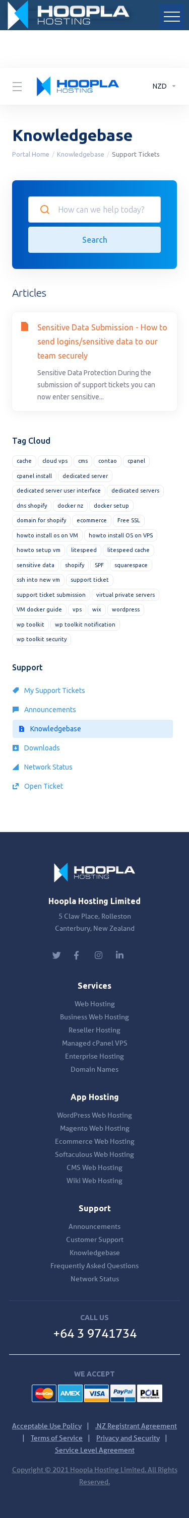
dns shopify (32, 506)
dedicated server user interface (59, 491)
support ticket (90, 580)
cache (24, 461)
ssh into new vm (38, 580)
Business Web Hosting (94, 1016)
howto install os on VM (47, 535)
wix (96, 609)
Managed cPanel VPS (95, 1043)
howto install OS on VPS (121, 535)
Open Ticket (43, 786)
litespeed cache (128, 550)
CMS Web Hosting (94, 1167)
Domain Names (94, 1069)
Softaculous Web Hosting (94, 1154)
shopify (74, 565)
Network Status (48, 767)
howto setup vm (38, 550)
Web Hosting (95, 1003)
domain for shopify (41, 520)
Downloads (41, 748)
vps (77, 609)
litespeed (84, 550)
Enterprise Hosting (94, 1056)
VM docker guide (39, 609)
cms (83, 461)
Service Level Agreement (95, 1450)
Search (94, 239)
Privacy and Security (128, 1437)
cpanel (136, 461)
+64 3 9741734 (95, 1333)
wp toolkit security (42, 639)
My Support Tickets (54, 690)
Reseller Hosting (94, 1029)
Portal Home (30, 154)
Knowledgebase (80, 154)
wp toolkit (30, 625)
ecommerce (92, 520)
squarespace (131, 565)
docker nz (70, 506)
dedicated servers (135, 491)
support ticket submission (51, 595)
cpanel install (34, 476)
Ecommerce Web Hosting (95, 1141)
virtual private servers (125, 595)
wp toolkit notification (85, 625)
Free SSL (128, 520)
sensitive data (35, 565)
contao (107, 461)
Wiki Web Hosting (94, 1180)
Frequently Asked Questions (94, 1265)
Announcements (49, 710)
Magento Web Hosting (95, 1128)
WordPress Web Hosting (94, 1115)
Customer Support (94, 1239)
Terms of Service (57, 1437)
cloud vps (55, 461)
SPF (99, 565)
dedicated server (85, 476)
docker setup (111, 506)
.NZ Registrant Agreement (136, 1425)
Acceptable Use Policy (47, 1425)
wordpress (126, 609)
